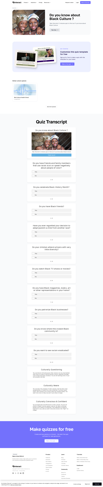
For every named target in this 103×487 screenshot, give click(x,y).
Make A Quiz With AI (18, 456)
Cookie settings (77, 484)
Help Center (64, 461)
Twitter (63, 476)
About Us (63, 472)
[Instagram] (18, 473)
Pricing (40, 2)
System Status (80, 470)
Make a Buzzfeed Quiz (82, 457)
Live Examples (49, 465)
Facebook (63, 474)
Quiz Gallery (48, 461)
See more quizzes (51, 106)
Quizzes (14, 8)
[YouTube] (20, 473)
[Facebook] (13, 473)
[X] (15, 473)
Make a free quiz (85, 2)
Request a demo (69, 2)
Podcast (63, 459)
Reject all (87, 484)
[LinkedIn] (23, 473)
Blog (62, 457)
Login (77, 2)
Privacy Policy (22, 470)
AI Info (47, 471)
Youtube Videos (65, 465)
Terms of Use (15, 470)
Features (48, 457)
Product (26, 2)
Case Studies (49, 467)
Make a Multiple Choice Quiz (83, 461)
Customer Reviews (65, 478)
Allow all (97, 484)
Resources (46, 2)
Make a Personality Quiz (82, 459)
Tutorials (63, 463)
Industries (33, 2)
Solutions (48, 459)
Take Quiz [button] (53, 30)
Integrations (49, 463)
